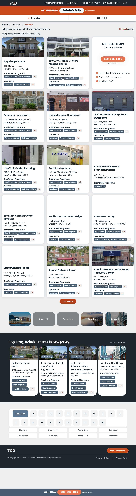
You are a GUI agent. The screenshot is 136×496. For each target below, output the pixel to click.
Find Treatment (117, 450)
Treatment (71, 3)
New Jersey (16, 24)
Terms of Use (102, 458)
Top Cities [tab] (20, 413)
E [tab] (68, 413)
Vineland (53, 435)
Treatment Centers (54, 2)
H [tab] (94, 413)
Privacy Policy (122, 458)
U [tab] (85, 422)
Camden (113, 430)
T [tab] (76, 422)
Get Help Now (49, 10)
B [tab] (42, 413)
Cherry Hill (53, 430)
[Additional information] (39, 34)
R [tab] (59, 422)
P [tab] (50, 422)
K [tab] (120, 413)
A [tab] (33, 413)
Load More (68, 301)
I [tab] (102, 413)
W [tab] (103, 422)
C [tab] (50, 413)
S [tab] (68, 422)
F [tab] (76, 413)
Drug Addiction (110, 3)
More (120, 342)
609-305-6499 (72, 10)
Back (114, 342)
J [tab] (111, 413)
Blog (125, 2)
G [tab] (85, 413)
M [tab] (25, 422)
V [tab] (94, 422)
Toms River (83, 430)
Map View (35, 18)
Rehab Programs (90, 3)
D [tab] (59, 413)
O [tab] (42, 422)
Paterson (113, 435)
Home (6, 24)
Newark (23, 430)
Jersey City (22, 435)
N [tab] (33, 422)
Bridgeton (83, 435)
